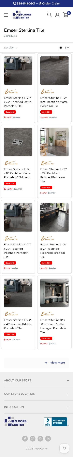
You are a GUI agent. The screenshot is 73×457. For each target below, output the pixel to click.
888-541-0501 (25, 3)
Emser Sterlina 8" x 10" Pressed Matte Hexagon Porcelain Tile (53, 326)
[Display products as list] (67, 47)
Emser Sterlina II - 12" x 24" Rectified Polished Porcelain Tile (53, 175)
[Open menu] (6, 15)
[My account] (57, 15)
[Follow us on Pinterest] (40, 439)
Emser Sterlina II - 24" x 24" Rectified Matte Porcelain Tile (17, 102)
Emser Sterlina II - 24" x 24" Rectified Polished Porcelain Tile (17, 250)
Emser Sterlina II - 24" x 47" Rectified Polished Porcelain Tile (54, 250)
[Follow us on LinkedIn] (48, 439)
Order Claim (50, 3)
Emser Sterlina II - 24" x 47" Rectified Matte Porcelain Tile (17, 324)
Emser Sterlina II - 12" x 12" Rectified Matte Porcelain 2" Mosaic (17, 173)
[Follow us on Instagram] (32, 439)
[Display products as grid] (60, 47)
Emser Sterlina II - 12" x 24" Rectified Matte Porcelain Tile (54, 102)
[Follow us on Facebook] (25, 439)
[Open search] (49, 15)
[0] (65, 14)
